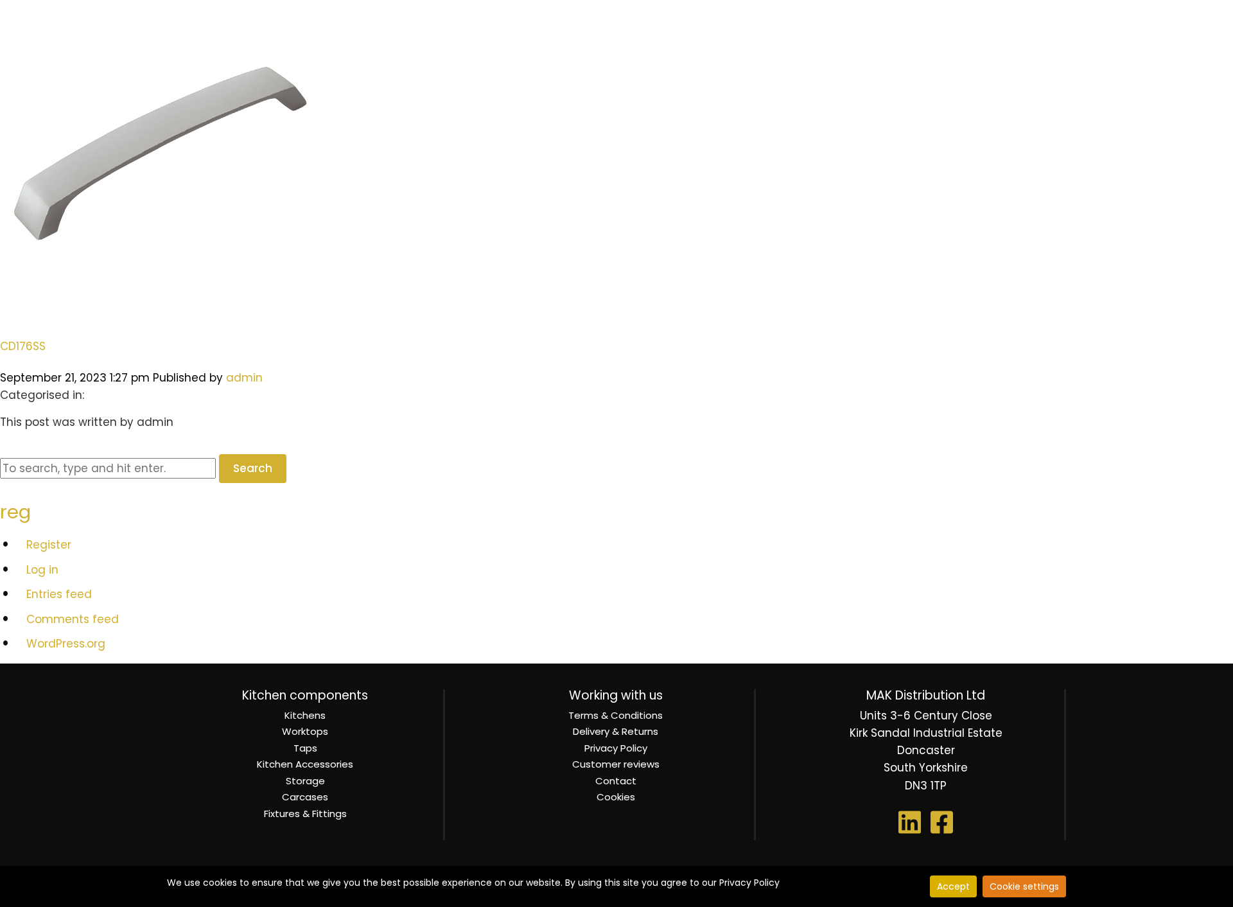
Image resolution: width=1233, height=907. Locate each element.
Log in (42, 569)
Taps (305, 748)
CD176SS (23, 346)
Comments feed (72, 619)
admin (244, 377)
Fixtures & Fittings (305, 813)
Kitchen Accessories (305, 764)
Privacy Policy (615, 748)
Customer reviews (616, 764)
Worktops (305, 731)
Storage (305, 781)
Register (48, 544)
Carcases (305, 797)
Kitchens (305, 715)
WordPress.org (65, 643)
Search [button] (252, 468)
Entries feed (59, 594)
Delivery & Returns (615, 731)
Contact (615, 781)
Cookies (616, 797)
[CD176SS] (160, 312)
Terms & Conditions (615, 715)
